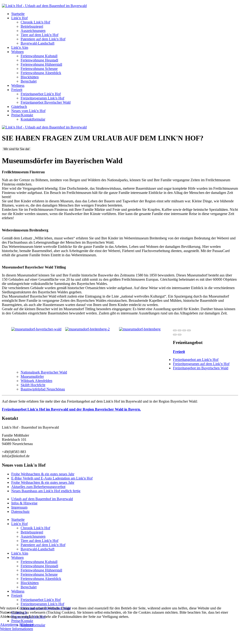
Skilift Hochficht (33, 385)
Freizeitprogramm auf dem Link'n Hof (201, 364)
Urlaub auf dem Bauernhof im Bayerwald (42, 499)
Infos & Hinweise (24, 503)
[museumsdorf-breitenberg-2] (87, 329)
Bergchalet (29, 81)
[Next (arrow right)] (179, 334)
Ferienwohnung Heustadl (39, 60)
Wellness (17, 85)
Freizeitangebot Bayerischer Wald (46, 102)
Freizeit (16, 90)
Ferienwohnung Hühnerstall (41, 64)
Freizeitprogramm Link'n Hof (42, 98)
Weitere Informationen (16, 629)
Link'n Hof (19, 18)
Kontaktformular (33, 119)
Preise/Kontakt (22, 115)
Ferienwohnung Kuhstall (39, 56)
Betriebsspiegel (32, 26)
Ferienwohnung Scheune (39, 69)
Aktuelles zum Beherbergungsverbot (38, 487)
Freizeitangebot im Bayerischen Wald (200, 368)
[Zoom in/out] (189, 330)
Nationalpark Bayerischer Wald (44, 372)
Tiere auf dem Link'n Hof (39, 35)
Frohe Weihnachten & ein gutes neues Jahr (42, 474)
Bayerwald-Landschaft (37, 43)
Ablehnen (26, 625)
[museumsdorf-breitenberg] (140, 329)
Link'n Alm (19, 47)
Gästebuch (19, 107)
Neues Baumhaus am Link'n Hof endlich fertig (45, 491)
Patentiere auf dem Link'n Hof (43, 39)
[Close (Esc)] (175, 330)
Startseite (18, 14)
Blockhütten (30, 77)
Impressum (19, 507)
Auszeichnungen (33, 31)
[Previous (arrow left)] (175, 334)
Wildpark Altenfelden (36, 381)
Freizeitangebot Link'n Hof (41, 94)
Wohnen (17, 52)
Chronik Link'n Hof (35, 22)
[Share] (179, 330)
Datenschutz (20, 512)
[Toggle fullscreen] (184, 330)
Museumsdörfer (32, 376)
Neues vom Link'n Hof (28, 111)
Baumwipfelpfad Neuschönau (43, 389)
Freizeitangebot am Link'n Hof (195, 360)
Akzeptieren (9, 625)
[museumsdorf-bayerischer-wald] (36, 329)
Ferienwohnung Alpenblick (41, 73)
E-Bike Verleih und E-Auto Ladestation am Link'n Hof (52, 478)
